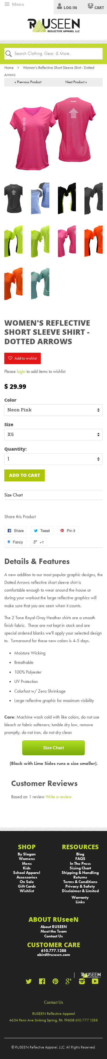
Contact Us (53, 936)
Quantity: (15, 449)
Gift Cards (27, 886)
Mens (27, 863)
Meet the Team (54, 931)
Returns (80, 877)
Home (9, 67)
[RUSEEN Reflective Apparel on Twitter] (29, 982)
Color (10, 400)
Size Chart (13, 495)
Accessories (27, 877)
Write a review (59, 797)
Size (8, 424)
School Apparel (26, 872)
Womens (27, 858)
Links (80, 902)
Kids (27, 868)
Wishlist (27, 890)
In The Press (80, 863)
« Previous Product (28, 81)
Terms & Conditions (80, 881)
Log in (70, 7)
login (21, 371)
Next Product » (76, 81)
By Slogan (27, 854)
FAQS (80, 858)
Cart (99, 7)
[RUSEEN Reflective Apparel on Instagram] (82, 982)
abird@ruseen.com (53, 954)
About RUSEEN (54, 926)
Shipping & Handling (80, 872)
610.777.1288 (53, 950)
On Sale (27, 881)
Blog (80, 854)
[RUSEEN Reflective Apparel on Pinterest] (55, 982)
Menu (17, 4)
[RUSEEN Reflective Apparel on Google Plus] (68, 982)
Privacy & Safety (80, 886)
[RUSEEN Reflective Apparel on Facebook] (42, 982)
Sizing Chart (80, 868)
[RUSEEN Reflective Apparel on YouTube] (95, 982)
